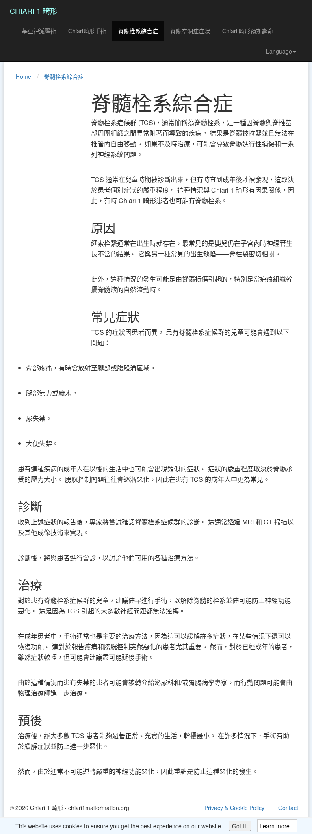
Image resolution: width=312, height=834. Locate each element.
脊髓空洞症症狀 (190, 31)
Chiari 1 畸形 (33, 10)
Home (23, 76)
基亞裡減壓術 (39, 31)
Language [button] (279, 51)
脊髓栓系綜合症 (138, 31)
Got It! (240, 826)
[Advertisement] (42, 213)
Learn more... (277, 826)
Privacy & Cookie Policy (234, 808)
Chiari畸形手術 (87, 31)
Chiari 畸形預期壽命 (247, 31)
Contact (288, 808)
